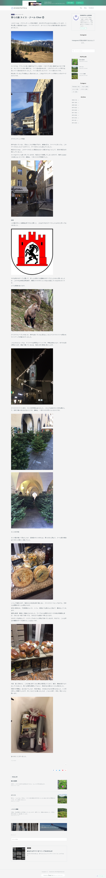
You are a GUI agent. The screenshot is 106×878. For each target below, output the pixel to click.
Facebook (91, 7)
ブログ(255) (13, 760)
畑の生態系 (14, 781)
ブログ (12, 14)
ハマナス (84, 89)
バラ (74, 91)
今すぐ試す (70, 2)
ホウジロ (13, 795)
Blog (85, 7)
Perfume (76, 86)
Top (81, 7)
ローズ (75, 89)
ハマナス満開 (14, 809)
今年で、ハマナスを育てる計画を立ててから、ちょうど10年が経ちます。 (28, 784)
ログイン (80, 3)
